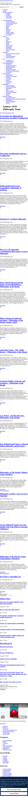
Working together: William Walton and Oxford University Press (12, 636)
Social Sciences (6, 73)
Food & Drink (9, 24)
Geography (8, 79)
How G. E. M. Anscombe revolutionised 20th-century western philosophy (14, 251)
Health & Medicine (10, 67)
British (7, 43)
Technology (9, 72)
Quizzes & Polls (10, 91)
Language (5, 52)
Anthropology (9, 75)
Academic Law (9, 60)
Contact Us (5, 728)
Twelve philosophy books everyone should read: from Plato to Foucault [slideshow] (13, 527)
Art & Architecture (10, 21)
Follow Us (5, 727)
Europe (7, 44)
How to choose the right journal (9, 609)
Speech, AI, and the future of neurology (12, 623)
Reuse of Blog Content (8, 731)
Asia (7, 40)
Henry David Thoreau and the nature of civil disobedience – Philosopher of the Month (11, 285)
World (7, 51)
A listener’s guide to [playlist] (12, 629)
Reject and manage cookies (14, 789)
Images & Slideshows (11, 87)
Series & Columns (7, 96)
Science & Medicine (8, 63)
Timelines (8, 93)
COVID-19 (8, 64)
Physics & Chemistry (11, 69)
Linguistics (8, 55)
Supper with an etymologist (8, 659)
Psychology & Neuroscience (12, 71)
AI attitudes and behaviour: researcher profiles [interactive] (12, 616)
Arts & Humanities (7, 20)
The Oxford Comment (11, 92)
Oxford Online (6, 771)
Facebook (5, 9)
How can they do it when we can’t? (10, 682)
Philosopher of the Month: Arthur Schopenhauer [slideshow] (13, 558)
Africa (7, 37)
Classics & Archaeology (11, 23)
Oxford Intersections (11, 101)
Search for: (2, 7)
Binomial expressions (6, 646)
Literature (8, 25)
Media (7, 27)
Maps (7, 89)
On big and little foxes (6, 653)
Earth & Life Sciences (11, 65)
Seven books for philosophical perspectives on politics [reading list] (14, 117)
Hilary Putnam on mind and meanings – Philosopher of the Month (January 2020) (11, 320)
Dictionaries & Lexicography (13, 53)
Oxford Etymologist (10, 56)
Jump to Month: (3, 594)
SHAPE (8, 103)
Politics (7, 80)
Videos (7, 95)
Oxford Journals (7, 770)
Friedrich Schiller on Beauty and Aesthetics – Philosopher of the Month (12, 383)
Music (7, 28)
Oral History (9, 48)
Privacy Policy (4, 695)
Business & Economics (11, 76)
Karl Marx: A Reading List (10, 577)
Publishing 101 (9, 100)
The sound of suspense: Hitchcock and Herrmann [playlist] (11, 602)
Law (4, 59)
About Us (5, 726)
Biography (8, 41)
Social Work (9, 81)
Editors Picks (5, 599)
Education (8, 77)
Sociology (8, 83)
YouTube (8, 15)
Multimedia (5, 84)
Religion (8, 31)
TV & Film (8, 35)
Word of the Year (10, 57)
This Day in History (10, 49)
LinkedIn (8, 13)
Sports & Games (10, 32)
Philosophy (8, 29)
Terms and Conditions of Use (10, 730)
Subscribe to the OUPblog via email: (8, 686)
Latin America (9, 45)
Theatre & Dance (10, 33)
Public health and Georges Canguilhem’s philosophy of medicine (10, 188)
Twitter (4, 11)
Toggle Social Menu (8, 12)
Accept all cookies (14, 793)
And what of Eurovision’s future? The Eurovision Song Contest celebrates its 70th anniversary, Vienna (13, 674)
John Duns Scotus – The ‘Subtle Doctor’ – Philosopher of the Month (13, 351)
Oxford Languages (7, 774)
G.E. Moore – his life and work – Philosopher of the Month (12, 417)
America (8, 39)
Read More (2, 137)
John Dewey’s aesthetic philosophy (13, 219)
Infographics (9, 88)
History (4, 36)
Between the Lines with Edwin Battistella (15, 99)
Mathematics (9, 68)
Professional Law (10, 61)
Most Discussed (6, 643)
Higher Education (7, 773)
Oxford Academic (7, 769)
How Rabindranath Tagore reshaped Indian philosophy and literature (14, 445)
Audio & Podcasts (10, 85)
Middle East (9, 47)
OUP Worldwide (7, 775)
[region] (14, 786)
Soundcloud (9, 17)
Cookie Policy (6, 732)
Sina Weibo (8, 16)
